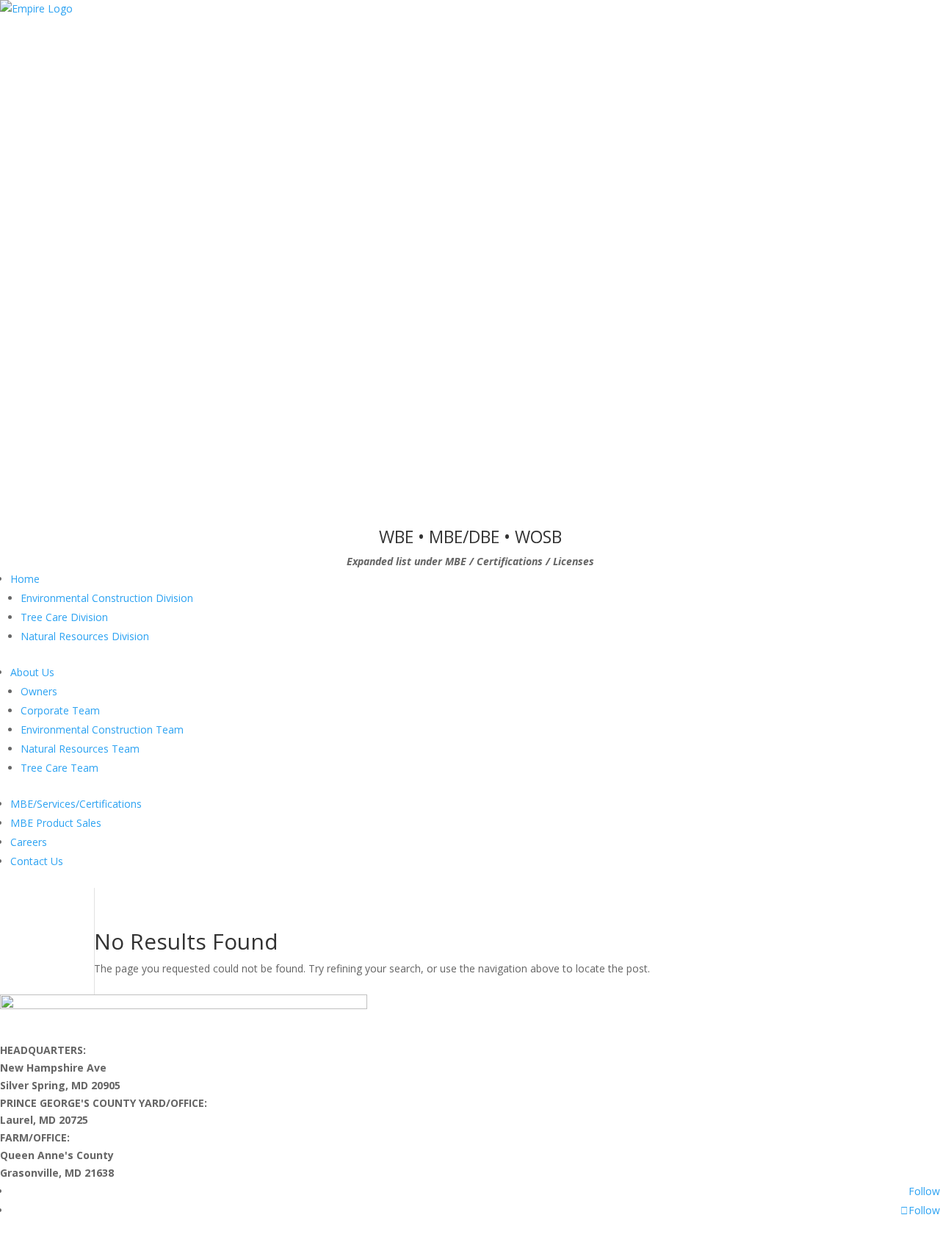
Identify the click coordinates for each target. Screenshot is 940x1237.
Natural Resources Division (85, 636)
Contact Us (36, 861)
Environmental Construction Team (102, 729)
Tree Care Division (64, 617)
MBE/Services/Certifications (76, 804)
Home (25, 579)
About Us (32, 672)
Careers (28, 842)
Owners (39, 691)
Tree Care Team (59, 768)
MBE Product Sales (55, 823)
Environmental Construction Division (107, 598)
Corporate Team (60, 710)
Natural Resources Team (80, 749)
